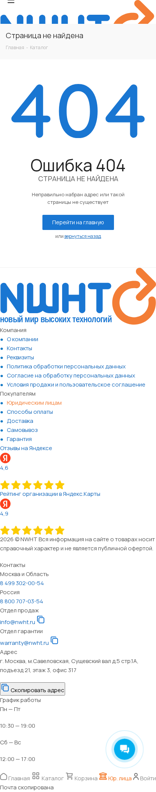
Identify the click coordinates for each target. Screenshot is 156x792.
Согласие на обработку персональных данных (71, 375)
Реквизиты (20, 357)
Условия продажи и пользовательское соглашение (76, 384)
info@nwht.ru (17, 622)
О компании (22, 339)
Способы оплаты (30, 412)
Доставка (20, 421)
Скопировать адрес (36, 690)
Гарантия (19, 439)
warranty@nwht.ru (24, 643)
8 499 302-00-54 (22, 583)
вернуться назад (82, 236)
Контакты (19, 348)
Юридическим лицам (34, 403)
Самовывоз (22, 430)
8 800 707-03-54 (21, 601)
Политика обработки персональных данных (66, 366)
